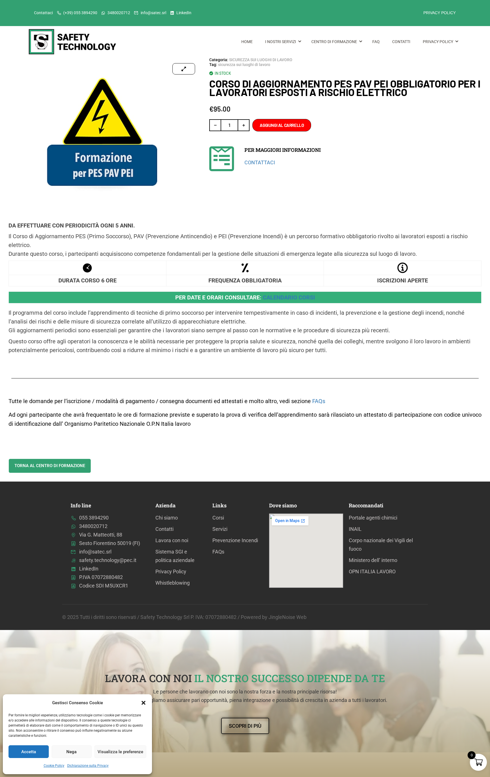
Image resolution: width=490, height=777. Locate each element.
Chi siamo (166, 518)
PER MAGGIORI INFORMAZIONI (282, 149)
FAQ (376, 41)
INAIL (355, 529)
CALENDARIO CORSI (289, 297)
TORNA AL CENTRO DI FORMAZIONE (49, 465)
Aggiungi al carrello (282, 125)
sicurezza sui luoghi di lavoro (244, 64)
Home (247, 41)
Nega (71, 751)
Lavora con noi (171, 540)
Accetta (28, 751)
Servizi (219, 529)
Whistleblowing (172, 583)
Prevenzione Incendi (235, 540)
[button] (143, 703)
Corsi (218, 518)
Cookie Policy (54, 766)
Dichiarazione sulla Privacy (88, 766)
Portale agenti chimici (373, 518)
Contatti (401, 41)
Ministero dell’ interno (373, 560)
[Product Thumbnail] (183, 68)
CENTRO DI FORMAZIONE (334, 41)
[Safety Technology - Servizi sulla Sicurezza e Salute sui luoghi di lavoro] (73, 42)
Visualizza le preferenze (120, 751)
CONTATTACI (259, 162)
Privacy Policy (438, 41)
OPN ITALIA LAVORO (372, 571)
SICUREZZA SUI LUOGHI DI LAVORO (260, 60)
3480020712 (118, 12)
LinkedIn (183, 12)
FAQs (318, 401)
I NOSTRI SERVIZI (280, 41)
